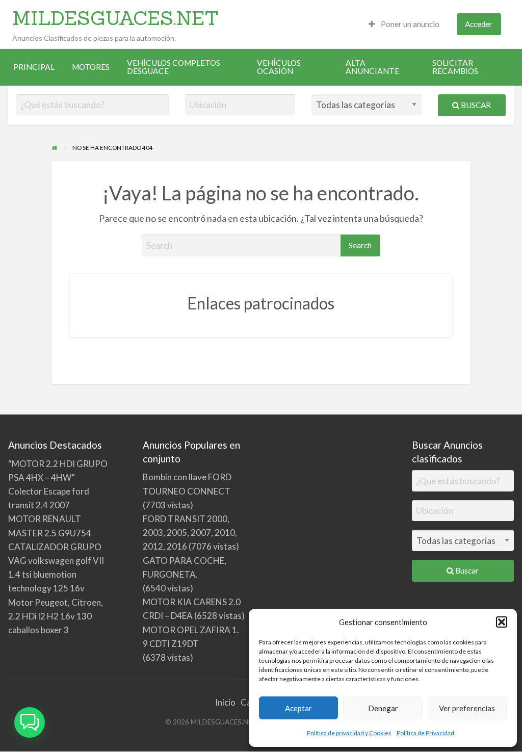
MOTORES (91, 66)
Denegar (383, 708)
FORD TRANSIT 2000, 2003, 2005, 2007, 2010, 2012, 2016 (190, 532)
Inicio (225, 702)
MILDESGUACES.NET (115, 18)
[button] (502, 622)
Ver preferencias (467, 708)
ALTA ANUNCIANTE (372, 66)
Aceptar (298, 708)
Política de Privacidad (425, 733)
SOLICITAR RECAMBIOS (455, 66)
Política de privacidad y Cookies (349, 733)
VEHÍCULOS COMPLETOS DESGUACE (173, 66)
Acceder (478, 24)
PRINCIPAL (34, 66)
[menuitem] (404, 24)
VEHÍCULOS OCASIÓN (279, 66)
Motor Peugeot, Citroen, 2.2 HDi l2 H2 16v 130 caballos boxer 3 (55, 616)
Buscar (475, 105)
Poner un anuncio (409, 24)
